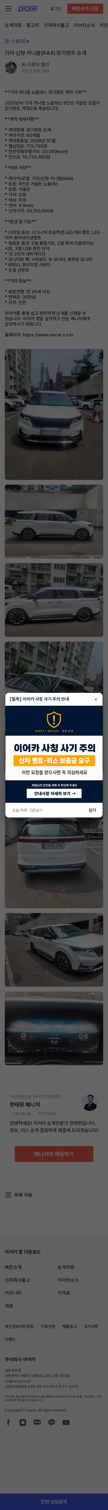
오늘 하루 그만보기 (27, 810)
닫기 (92, 810)
